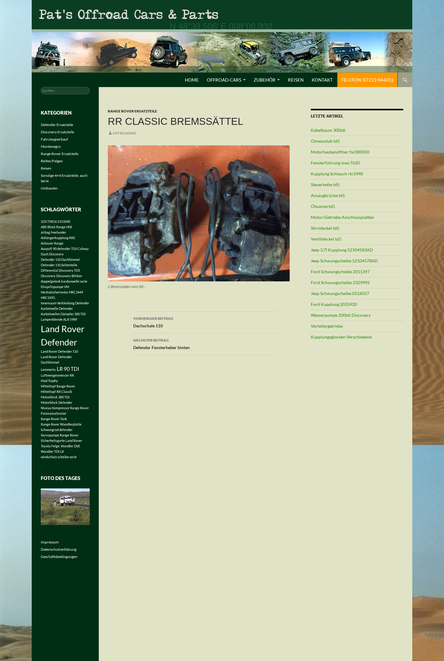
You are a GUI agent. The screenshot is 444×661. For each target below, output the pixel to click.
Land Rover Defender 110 (59, 351)
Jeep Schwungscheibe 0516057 (340, 293)
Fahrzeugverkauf (54, 139)
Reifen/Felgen (52, 161)
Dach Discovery (52, 254)
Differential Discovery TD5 (60, 270)
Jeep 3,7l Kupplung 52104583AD (342, 249)
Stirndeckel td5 (325, 228)
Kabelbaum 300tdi (328, 130)
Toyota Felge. (50, 446)
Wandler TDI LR (52, 451)
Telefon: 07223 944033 (367, 80)
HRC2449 (76, 292)
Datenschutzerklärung (58, 549)
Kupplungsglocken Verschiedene (341, 336)
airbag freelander (53, 232)
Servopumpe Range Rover (60, 435)
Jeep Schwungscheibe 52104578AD (344, 260)
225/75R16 (49, 221)
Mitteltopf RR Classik (56, 392)
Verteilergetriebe (327, 326)
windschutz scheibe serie (59, 457)
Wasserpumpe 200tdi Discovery (341, 315)
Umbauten (49, 188)
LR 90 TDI (68, 369)
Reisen (296, 80)
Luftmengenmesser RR (57, 375)
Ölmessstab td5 (325, 141)
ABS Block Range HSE (56, 227)
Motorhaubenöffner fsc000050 (340, 151)
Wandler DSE (70, 446)
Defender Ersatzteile (57, 124)
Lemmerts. (48, 369)
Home (192, 80)
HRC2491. (48, 298)
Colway (83, 249)
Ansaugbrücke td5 (328, 195)
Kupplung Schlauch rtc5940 (337, 173)
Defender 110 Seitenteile (59, 265)
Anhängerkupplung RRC (58, 238)
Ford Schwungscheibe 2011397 (340, 271)
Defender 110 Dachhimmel (60, 259)
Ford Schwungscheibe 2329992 (340, 282)
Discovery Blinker (69, 276)
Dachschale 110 (153, 322)
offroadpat (125, 133)
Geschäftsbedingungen (59, 556)
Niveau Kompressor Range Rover (65, 408)
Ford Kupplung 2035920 (334, 304)
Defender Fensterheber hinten (161, 344)
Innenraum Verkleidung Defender (65, 303)
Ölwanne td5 (323, 206)
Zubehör (264, 80)
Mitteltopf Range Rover (58, 386)
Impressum (50, 542)
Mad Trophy (49, 381)
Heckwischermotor (54, 292)
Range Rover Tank (54, 419)
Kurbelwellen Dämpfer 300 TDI (63, 314)
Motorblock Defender (56, 402)
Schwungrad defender (56, 430)
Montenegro (51, 146)
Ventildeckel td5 (326, 238)
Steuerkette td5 (325, 184)
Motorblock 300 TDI (55, 397)
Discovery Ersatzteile (57, 132)
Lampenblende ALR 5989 (59, 319)
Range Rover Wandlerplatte (61, 424)
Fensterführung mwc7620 (335, 162)
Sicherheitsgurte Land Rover (61, 440)
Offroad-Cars (224, 80)
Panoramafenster (53, 413)
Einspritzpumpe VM (55, 287)
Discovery (48, 276)
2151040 (63, 221)
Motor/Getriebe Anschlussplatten (342, 217)
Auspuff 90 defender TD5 (59, 249)
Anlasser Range (52, 243)
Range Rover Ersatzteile (132, 111)
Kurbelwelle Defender (57, 308)
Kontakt (322, 80)
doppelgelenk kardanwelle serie (64, 281)
